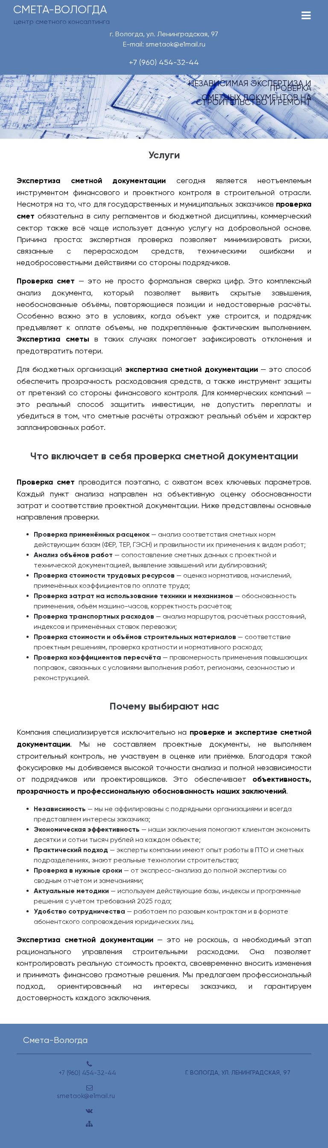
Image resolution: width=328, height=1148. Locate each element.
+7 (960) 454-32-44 (164, 62)
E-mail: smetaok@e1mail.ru (164, 44)
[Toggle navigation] (306, 16)
